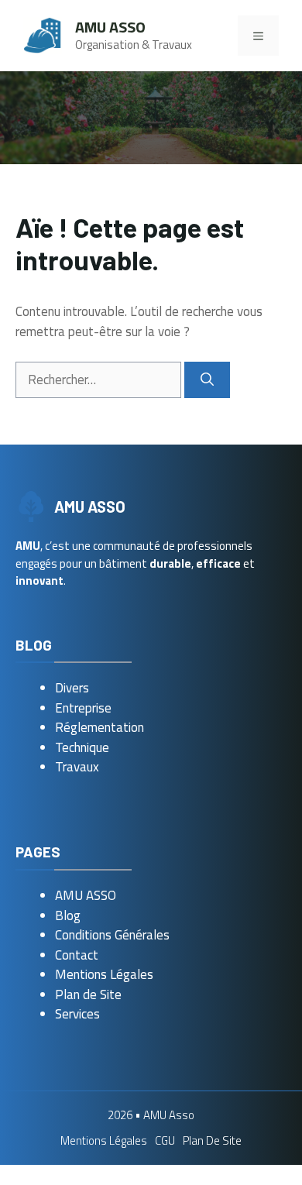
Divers (72, 688)
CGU (165, 1140)
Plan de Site (88, 994)
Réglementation (99, 727)
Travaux (77, 767)
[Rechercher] (207, 380)
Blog (68, 915)
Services (77, 1014)
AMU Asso (110, 27)
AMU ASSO (85, 895)
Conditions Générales (112, 935)
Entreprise (83, 708)
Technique (82, 747)
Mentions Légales (104, 974)
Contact (76, 955)
